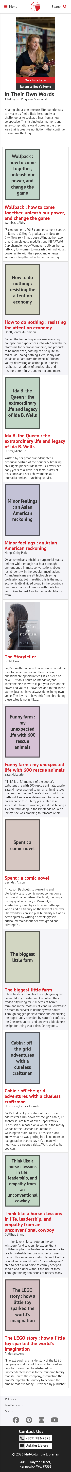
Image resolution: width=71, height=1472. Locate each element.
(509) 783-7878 (38, 1438)
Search (56, 6)
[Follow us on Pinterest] (29, 1420)
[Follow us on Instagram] (41, 1420)
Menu (13, 6)
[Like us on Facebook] (16, 1420)
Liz (18, 99)
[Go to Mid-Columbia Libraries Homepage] (35, 6)
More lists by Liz (36, 80)
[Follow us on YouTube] (54, 1420)
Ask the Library (37, 1445)
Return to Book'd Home (35, 87)
